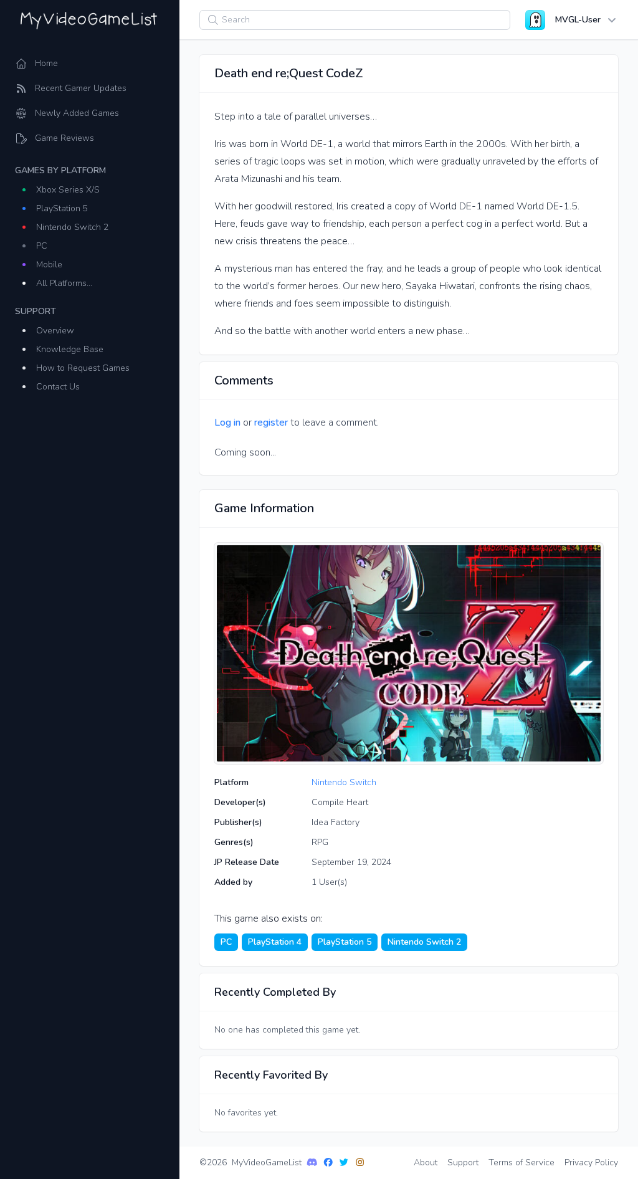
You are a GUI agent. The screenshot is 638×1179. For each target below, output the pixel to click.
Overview (55, 331)
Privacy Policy (591, 1162)
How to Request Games (83, 368)
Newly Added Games (77, 113)
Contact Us (58, 387)
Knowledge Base (69, 349)
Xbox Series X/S (68, 190)
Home (46, 63)
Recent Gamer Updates (80, 88)
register (271, 422)
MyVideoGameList (267, 1162)
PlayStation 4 (275, 942)
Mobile (49, 264)
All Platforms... (64, 283)
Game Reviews (64, 138)
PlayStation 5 (62, 208)
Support (462, 1162)
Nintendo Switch (344, 782)
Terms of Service (521, 1162)
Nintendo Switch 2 (72, 227)
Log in (227, 422)
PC (41, 246)
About (425, 1162)
